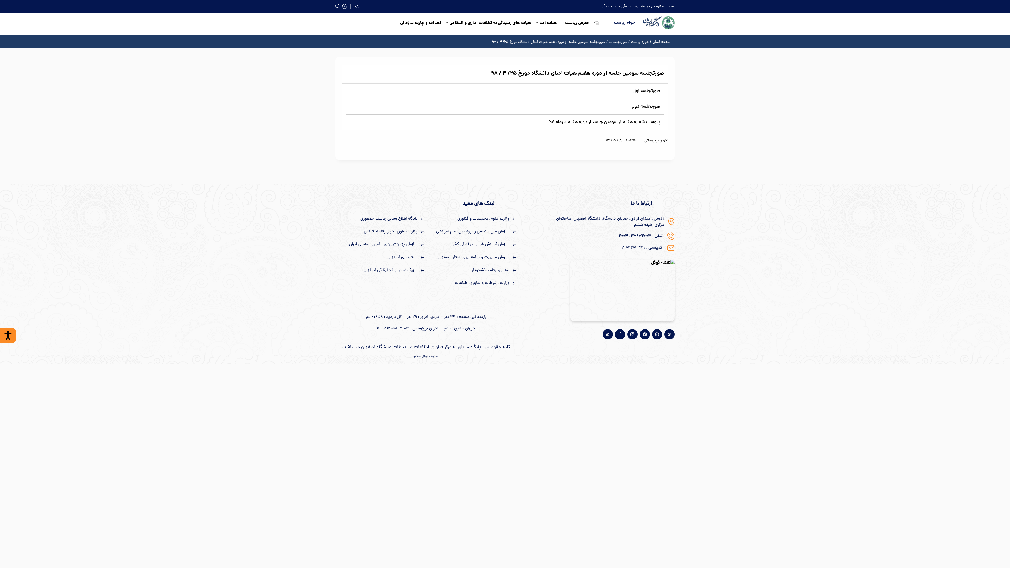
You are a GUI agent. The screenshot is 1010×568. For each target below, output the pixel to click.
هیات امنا (548, 23)
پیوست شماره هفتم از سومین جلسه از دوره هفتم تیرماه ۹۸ (604, 122)
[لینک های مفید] (472, 219)
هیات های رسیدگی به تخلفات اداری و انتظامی (490, 23)
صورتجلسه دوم (646, 106)
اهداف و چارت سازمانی (420, 23)
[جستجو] (344, 6)
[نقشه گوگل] (622, 290)
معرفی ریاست (577, 23)
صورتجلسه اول (646, 91)
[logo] (659, 22)
